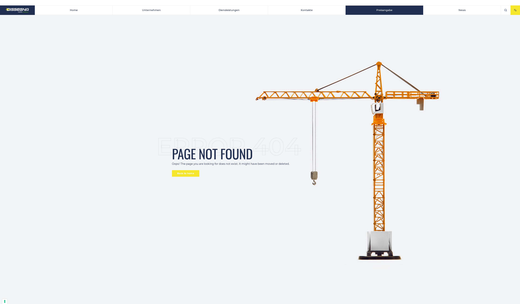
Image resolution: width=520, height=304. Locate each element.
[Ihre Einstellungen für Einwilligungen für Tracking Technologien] (4, 301)
